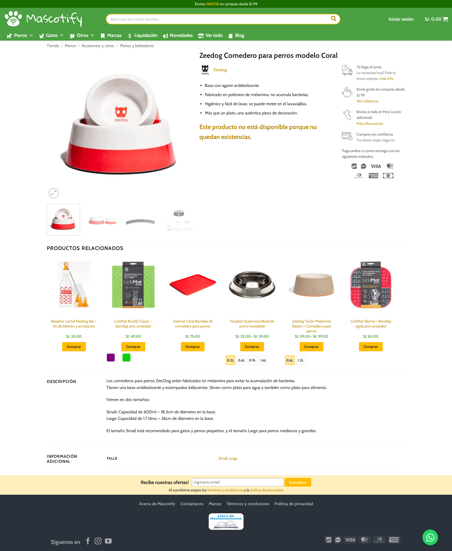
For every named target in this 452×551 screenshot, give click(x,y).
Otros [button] (82, 35)
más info (386, 78)
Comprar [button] (74, 346)
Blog (239, 35)
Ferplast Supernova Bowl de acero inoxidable (252, 324)
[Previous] (56, 125)
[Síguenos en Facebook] (87, 541)
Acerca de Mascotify (157, 503)
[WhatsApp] (430, 537)
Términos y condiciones (248, 503)
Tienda (53, 45)
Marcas (114, 35)
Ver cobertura (367, 101)
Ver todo (214, 35)
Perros (70, 45)
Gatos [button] (52, 35)
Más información (370, 123)
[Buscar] (333, 19)
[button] (401, 19)
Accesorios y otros (98, 45)
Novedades (181, 35)
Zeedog (220, 69)
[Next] (186, 125)
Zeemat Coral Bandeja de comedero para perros (193, 324)
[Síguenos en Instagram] (98, 541)
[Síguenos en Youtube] (108, 541)
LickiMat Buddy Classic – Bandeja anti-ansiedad (133, 324)
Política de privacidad (293, 503)
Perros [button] (20, 35)
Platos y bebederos (137, 45)
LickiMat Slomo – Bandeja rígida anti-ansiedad (371, 324)
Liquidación (145, 35)
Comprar (133, 346)
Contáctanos (192, 503)
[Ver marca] (205, 69)
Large (233, 458)
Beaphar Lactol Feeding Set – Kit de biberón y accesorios (74, 324)
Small (222, 458)
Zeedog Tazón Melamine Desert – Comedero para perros (311, 326)
